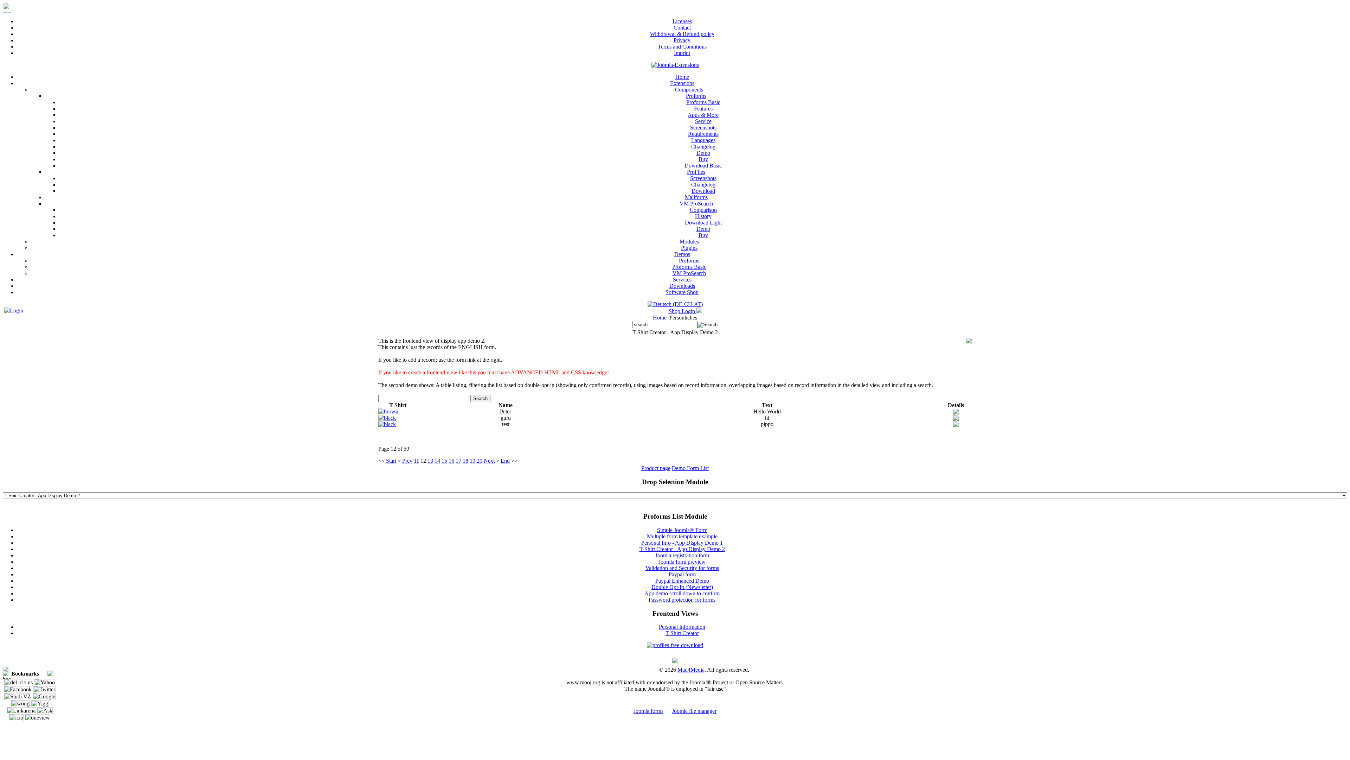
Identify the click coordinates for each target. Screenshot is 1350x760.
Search (480, 398)
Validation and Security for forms (682, 568)
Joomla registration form (682, 555)
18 (465, 461)
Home (660, 318)
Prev (407, 461)
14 (437, 461)
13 (430, 461)
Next (489, 461)
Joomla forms (648, 711)
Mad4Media (691, 670)
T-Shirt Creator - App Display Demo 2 (682, 549)
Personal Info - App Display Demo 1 (682, 543)
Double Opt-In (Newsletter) (682, 587)
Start (391, 461)
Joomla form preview (682, 562)
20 (479, 461)
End (505, 461)
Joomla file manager (694, 711)
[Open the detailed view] (956, 413)
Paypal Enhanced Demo (682, 581)
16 (451, 461)
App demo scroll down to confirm (682, 593)
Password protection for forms (682, 600)
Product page (655, 468)
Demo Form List (690, 468)
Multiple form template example (682, 536)
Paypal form (682, 574)
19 (472, 461)
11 (416, 461)
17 (458, 461)
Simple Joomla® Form (682, 530)
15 (444, 461)
